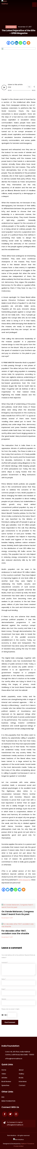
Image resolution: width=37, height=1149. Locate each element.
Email (3, 989)
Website (4, 999)
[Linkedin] (16, 43)
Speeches (5, 1085)
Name (4, 979)
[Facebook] (8, 43)
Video (4, 1074)
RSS (3, 1097)
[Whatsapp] (20, 43)
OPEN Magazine (24, 880)
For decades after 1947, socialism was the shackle (15, 932)
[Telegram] (24, 43)
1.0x (29, 87)
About (21, 1070)
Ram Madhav (11, 1135)
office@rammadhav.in (13, 1058)
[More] (28, 43)
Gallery (21, 1074)
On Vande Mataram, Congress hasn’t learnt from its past (18, 913)
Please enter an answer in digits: (11, 1009)
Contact (22, 1085)
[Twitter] (12, 43)
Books (21, 1077)
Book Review (6, 1081)
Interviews (23, 1081)
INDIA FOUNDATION (8, 1101)
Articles (4, 1077)
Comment (5, 962)
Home (4, 1070)
